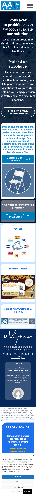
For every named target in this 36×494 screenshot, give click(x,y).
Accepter (18, 476)
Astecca (18, 229)
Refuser (18, 482)
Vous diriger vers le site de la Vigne (18, 355)
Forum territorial (18, 268)
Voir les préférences (18, 487)
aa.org (11, 419)
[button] (33, 456)
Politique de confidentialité (18, 491)
